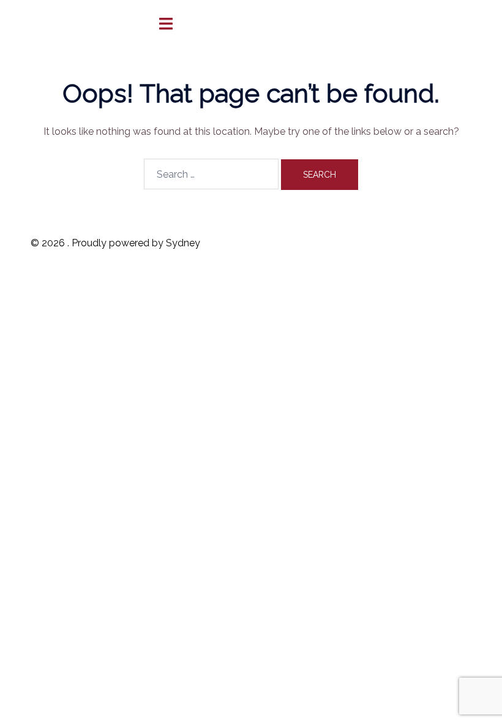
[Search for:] (211, 174)
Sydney (183, 243)
